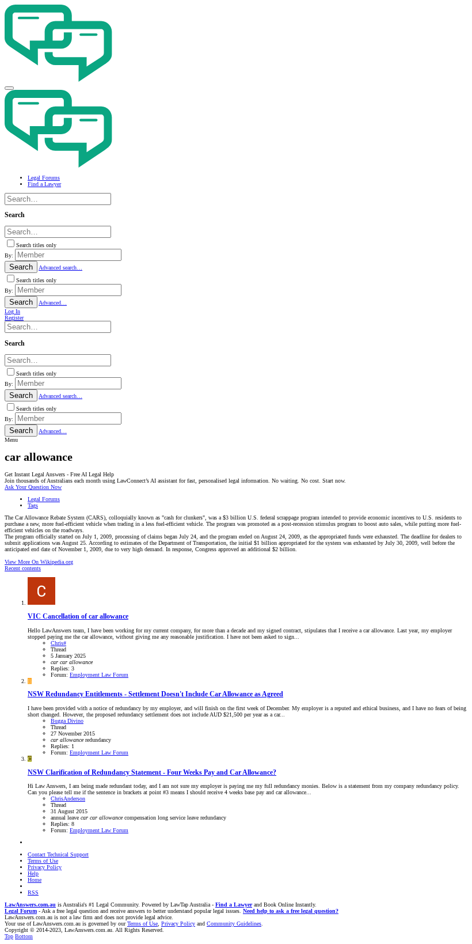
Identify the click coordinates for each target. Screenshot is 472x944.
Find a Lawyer (233, 904)
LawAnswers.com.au (30, 904)
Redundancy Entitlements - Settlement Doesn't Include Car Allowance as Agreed (155, 694)
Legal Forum (21, 911)
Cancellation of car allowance (78, 616)
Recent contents (23, 568)
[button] (9, 88)
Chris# (58, 643)
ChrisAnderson (68, 798)
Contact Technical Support (58, 854)
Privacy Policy (45, 867)
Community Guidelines (234, 923)
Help (33, 873)
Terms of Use (43, 861)
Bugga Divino (67, 721)
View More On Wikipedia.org (39, 562)
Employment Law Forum (99, 675)
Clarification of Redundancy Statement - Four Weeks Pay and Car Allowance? (152, 772)
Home (34, 880)
